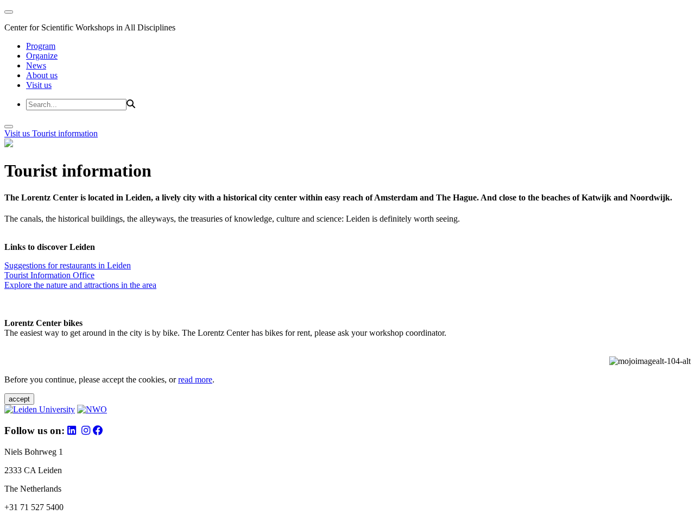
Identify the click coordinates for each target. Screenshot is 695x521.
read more (195, 379)
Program (40, 46)
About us (42, 75)
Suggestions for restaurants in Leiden (67, 265)
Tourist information (65, 133)
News (36, 65)
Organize (42, 55)
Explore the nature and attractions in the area (80, 285)
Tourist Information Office (49, 275)
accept (19, 399)
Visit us (39, 85)
